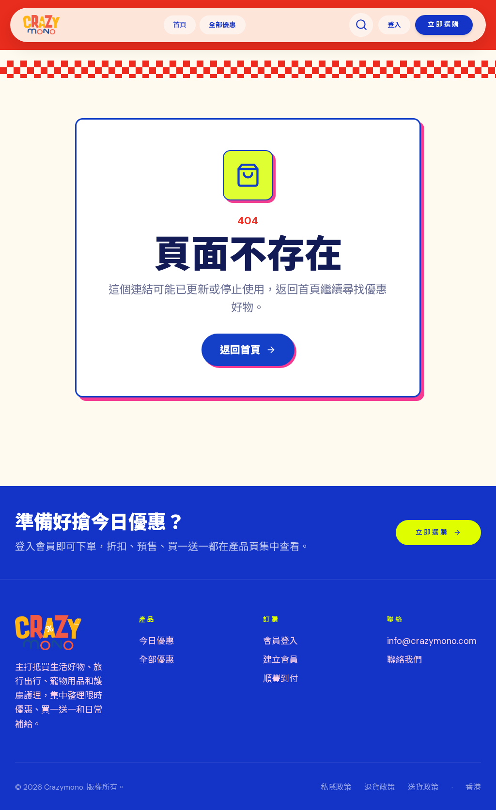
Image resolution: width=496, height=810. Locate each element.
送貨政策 (423, 787)
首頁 (179, 24)
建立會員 (280, 660)
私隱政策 (336, 787)
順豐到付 (280, 679)
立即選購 (444, 24)
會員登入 (280, 641)
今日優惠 (156, 641)
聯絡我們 (404, 660)
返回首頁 (240, 349)
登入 (394, 24)
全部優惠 (222, 24)
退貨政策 (379, 787)
